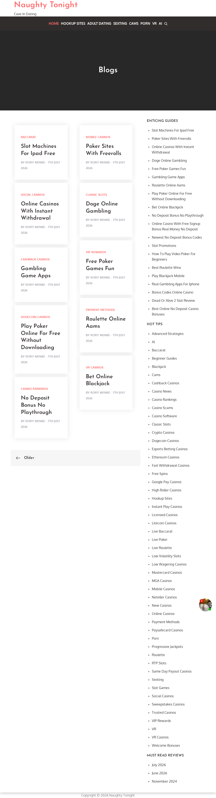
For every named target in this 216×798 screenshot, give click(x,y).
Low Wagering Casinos (169, 564)
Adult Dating (99, 23)
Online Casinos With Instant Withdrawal (40, 211)
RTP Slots (159, 663)
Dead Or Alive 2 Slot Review (173, 300)
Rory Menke (35, 162)
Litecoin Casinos (164, 523)
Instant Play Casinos (167, 506)
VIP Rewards (96, 252)
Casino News (161, 391)
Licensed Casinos (165, 515)
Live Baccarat (162, 531)
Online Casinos (163, 614)
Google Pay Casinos (166, 482)
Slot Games (160, 688)
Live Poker (159, 539)
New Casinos (161, 605)
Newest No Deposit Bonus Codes (177, 237)
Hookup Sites (73, 23)
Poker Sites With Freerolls (171, 138)
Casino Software (164, 416)
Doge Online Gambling (169, 160)
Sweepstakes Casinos (168, 704)
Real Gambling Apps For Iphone (175, 284)
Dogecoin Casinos (35, 317)
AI (160, 23)
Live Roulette (162, 548)
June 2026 (159, 773)
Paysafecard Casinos (167, 630)
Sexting (120, 23)
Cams (133, 23)
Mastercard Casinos (167, 572)
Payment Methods (100, 309)
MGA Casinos (162, 581)
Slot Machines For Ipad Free (173, 130)
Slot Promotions (164, 245)
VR (154, 23)
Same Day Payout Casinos (172, 671)
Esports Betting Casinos (170, 449)
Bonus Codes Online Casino (172, 292)
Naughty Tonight (46, 5)
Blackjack (159, 366)
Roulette (158, 655)
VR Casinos (94, 367)
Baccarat (28, 137)
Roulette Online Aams (168, 185)
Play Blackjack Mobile (168, 276)
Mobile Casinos (98, 137)
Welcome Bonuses (166, 745)
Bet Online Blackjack (167, 207)
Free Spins (160, 474)
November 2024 (164, 781)
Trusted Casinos (164, 712)
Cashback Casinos (35, 259)
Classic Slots (96, 194)
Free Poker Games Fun (169, 169)
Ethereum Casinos (165, 457)
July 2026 (159, 765)
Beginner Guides (164, 358)
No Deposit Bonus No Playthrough (36, 405)
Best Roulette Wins (166, 267)
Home (54, 23)
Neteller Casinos (164, 597)
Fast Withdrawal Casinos (170, 465)
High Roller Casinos (166, 490)
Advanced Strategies (168, 334)
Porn (145, 23)
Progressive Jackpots (167, 646)
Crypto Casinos (163, 432)
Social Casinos (33, 194)
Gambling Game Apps (168, 177)
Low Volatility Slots (166, 556)
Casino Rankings (34, 388)
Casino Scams (162, 408)
